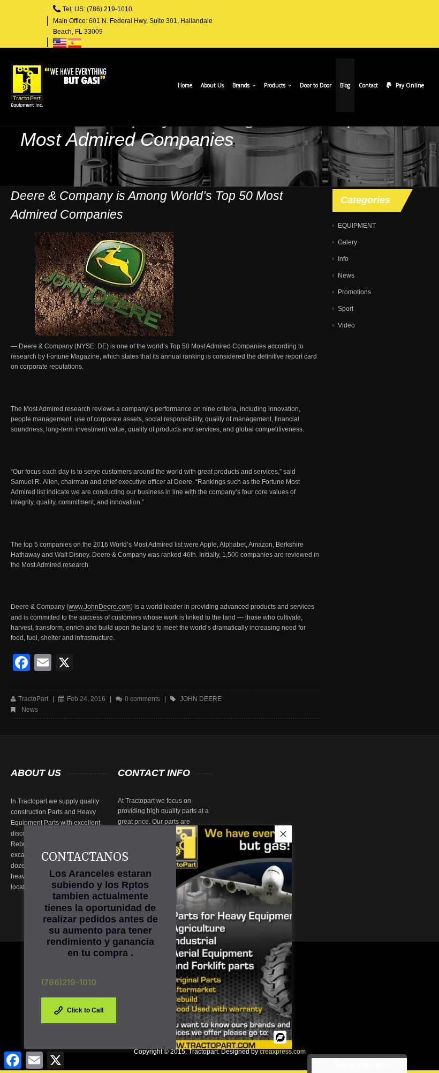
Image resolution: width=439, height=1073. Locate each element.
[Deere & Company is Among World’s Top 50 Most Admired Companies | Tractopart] (59, 85)
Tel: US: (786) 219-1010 (97, 9)
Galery (347, 242)
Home (185, 85)
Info (343, 259)
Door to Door (315, 85)
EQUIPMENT (357, 225)
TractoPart (33, 699)
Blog (345, 85)
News (29, 709)
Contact (368, 85)
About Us (212, 85)
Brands (241, 85)
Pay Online (410, 85)
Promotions (354, 292)
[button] (283, 834)
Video (346, 325)
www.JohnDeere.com (100, 606)
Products (275, 85)
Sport (345, 308)
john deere (201, 699)
